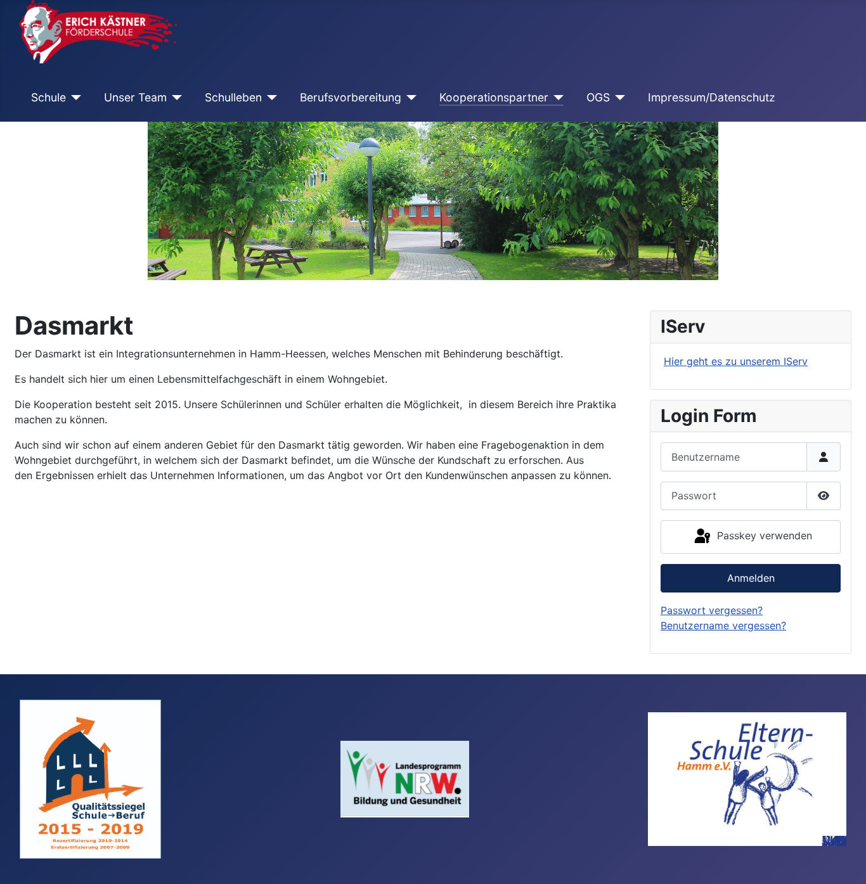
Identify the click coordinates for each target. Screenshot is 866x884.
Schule (48, 97)
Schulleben (233, 97)
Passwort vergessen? (712, 610)
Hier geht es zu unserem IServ (736, 361)
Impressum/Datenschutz (711, 97)
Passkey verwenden (763, 535)
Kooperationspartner (493, 97)
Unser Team (135, 97)
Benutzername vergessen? (723, 625)
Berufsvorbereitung (350, 97)
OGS (598, 97)
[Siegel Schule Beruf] (90, 778)
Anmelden (751, 578)
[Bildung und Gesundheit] (404, 778)
